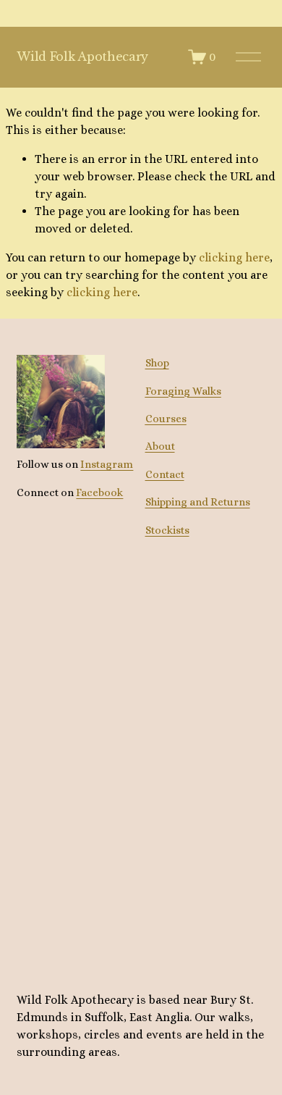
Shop (157, 362)
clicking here (234, 257)
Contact (164, 474)
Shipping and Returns (197, 501)
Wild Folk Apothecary (82, 56)
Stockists (167, 530)
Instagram (106, 464)
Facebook (99, 492)
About (160, 446)
